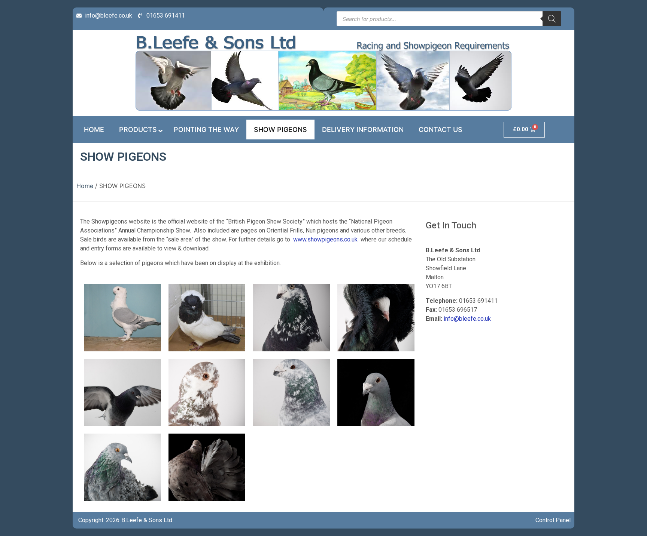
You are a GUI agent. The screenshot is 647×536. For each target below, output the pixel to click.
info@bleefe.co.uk (467, 318)
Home (84, 186)
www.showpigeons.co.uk (325, 239)
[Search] (552, 18)
